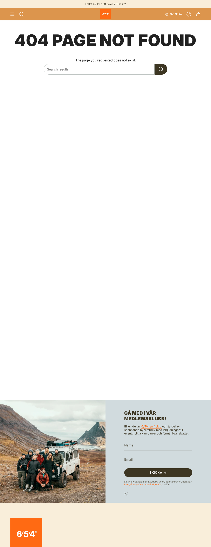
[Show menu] (12, 14)
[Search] (161, 69)
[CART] (198, 14)
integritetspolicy (134, 484)
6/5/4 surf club (151, 426)
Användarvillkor (154, 484)
